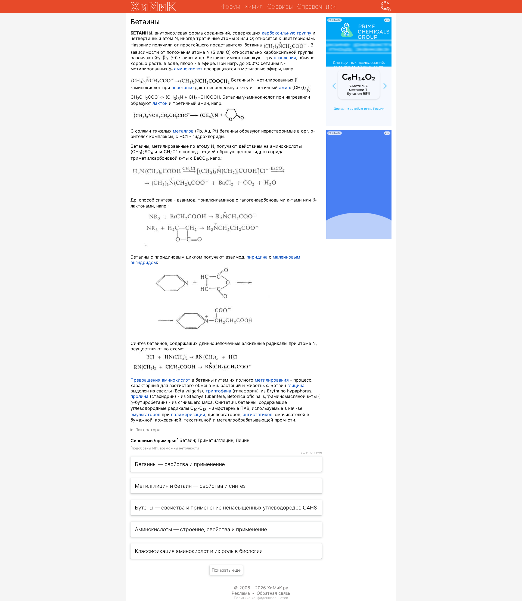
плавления (285, 57)
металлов (183, 131)
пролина (139, 396)
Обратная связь (273, 593)
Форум (230, 6)
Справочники (316, 6)
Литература (147, 429)
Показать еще (226, 570)
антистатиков (257, 414)
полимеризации (188, 414)
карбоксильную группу (286, 33)
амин (284, 87)
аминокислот (188, 68)
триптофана (218, 391)
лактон (160, 103)
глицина (295, 385)
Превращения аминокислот (160, 380)
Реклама (241, 593)
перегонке (183, 87)
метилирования (272, 380)
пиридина (257, 257)
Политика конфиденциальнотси (261, 598)
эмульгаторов (145, 414)
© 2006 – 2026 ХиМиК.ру (261, 587)
